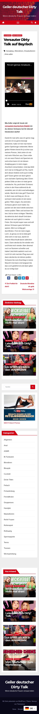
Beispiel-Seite (22, 709)
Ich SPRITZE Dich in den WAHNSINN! (17, 368)
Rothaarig (8, 531)
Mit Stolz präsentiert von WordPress (14, 701)
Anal (6, 445)
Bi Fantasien (9, 457)
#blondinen (19, 51)
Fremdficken (9, 497)
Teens (6, 542)
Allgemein (8, 440)
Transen (7, 548)
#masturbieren (29, 51)
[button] (32, 22)
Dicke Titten (8, 480)
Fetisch (16, 340)
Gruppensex (9, 502)
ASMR (6, 451)
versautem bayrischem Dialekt (17, 126)
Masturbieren (17, 35)
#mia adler (9, 54)
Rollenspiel (8, 525)
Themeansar (21, 704)
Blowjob (7, 468)
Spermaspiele (9, 537)
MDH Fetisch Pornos (12, 423)
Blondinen (7, 35)
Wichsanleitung (19, 317)
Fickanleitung (9, 491)
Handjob (23, 340)
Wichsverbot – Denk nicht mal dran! (18, 321)
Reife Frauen (9, 520)
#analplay (10, 51)
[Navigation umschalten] (18, 22)
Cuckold (7, 474)
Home (14, 709)
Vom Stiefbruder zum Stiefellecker (19, 663)
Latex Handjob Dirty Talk (17, 345)
